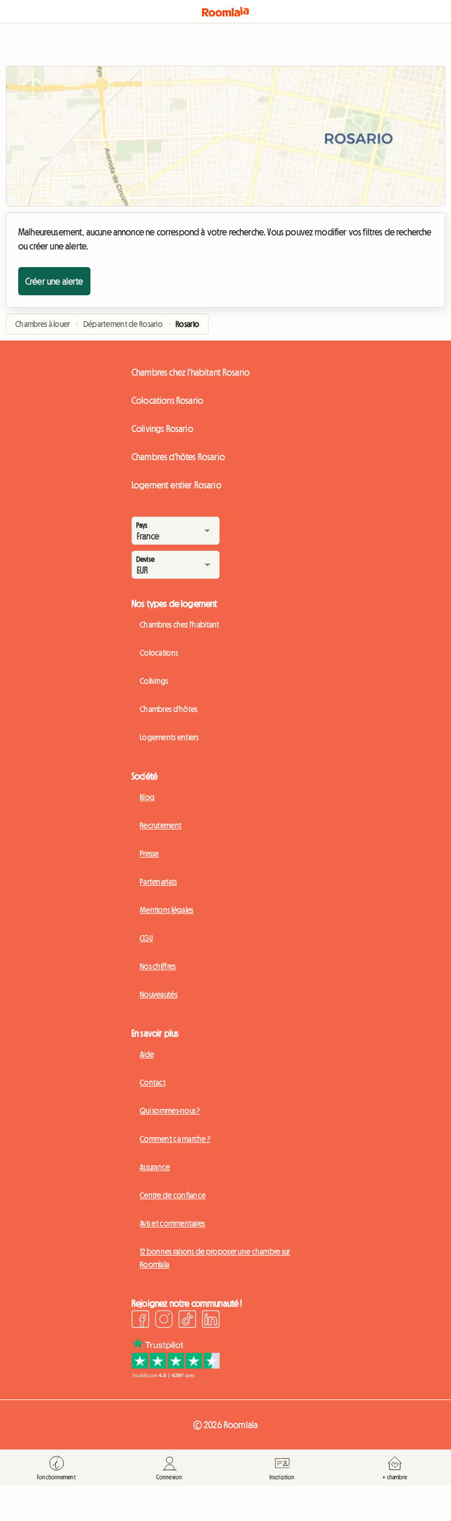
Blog (147, 797)
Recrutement (160, 825)
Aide (147, 1054)
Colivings (154, 681)
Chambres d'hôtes (168, 709)
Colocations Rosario (167, 400)
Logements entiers (169, 737)
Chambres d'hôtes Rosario (178, 456)
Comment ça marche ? (175, 1139)
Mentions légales (166, 910)
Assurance (155, 1167)
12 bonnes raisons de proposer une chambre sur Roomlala (215, 1258)
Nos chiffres (158, 966)
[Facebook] (140, 1320)
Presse (149, 853)
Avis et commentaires (173, 1223)
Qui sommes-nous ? (170, 1111)
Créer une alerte (54, 281)
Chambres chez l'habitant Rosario (191, 372)
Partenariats (158, 882)
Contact (153, 1082)
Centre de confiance (173, 1195)
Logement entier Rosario (176, 485)
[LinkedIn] (211, 1320)
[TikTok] (187, 1320)
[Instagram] (164, 1320)
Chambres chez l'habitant (180, 624)
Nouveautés (158, 994)
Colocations (159, 653)
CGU (146, 938)
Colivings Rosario (162, 428)
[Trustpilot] (176, 1375)
